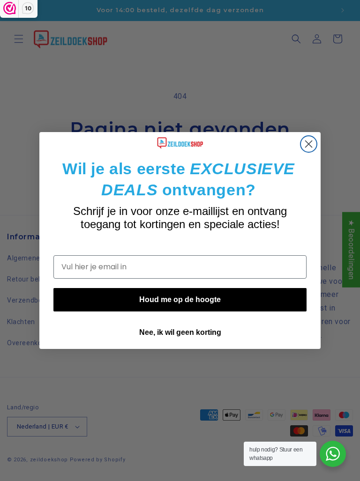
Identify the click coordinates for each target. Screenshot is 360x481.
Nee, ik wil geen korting (180, 332)
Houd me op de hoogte (180, 299)
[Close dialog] (308, 144)
